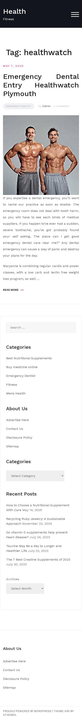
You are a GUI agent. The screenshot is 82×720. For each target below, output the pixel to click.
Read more (13, 289)
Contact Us (14, 429)
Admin (46, 106)
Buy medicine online (21, 367)
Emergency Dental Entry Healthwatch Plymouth (41, 85)
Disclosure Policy (19, 437)
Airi (67, 711)
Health (14, 11)
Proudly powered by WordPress (27, 711)
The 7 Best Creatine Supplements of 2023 (38, 559)
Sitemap (12, 446)
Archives (12, 579)
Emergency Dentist (18, 106)
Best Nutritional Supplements (29, 358)
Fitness (11, 384)
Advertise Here (17, 420)
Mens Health (15, 393)
